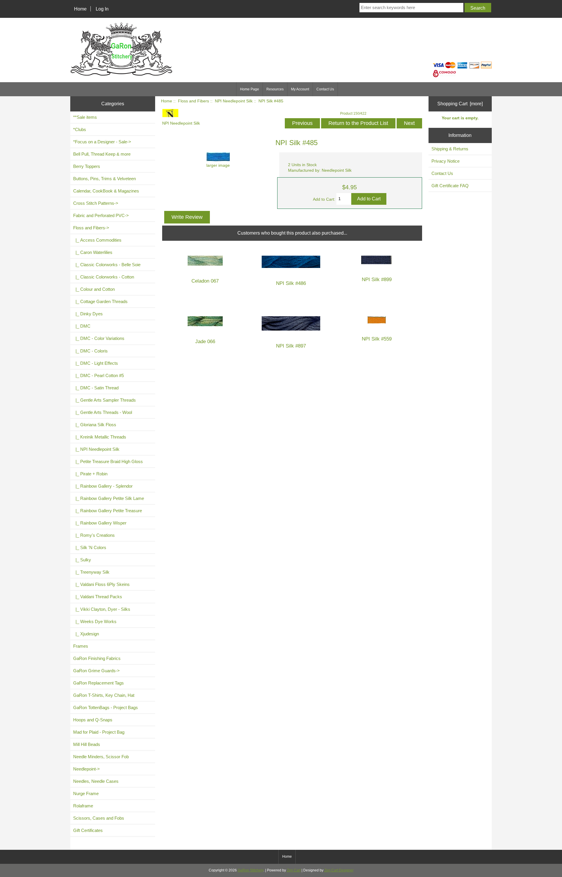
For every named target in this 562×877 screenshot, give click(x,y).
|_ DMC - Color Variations (98, 338)
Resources (275, 89)
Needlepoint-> (86, 768)
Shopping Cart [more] (460, 103)
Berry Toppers (86, 166)
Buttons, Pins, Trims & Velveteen (104, 178)
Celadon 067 (205, 281)
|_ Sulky (82, 559)
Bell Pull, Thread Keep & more (102, 154)
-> (91, 227)
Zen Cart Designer (339, 870)
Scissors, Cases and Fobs (98, 818)
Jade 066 (205, 341)
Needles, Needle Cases (96, 781)
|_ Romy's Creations (94, 535)
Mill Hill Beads (86, 744)
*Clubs (79, 129)
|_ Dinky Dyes (88, 313)
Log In (102, 8)
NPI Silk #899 (377, 279)
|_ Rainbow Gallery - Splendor (103, 486)
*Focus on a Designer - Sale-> (102, 141)
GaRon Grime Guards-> (96, 670)
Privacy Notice (445, 161)
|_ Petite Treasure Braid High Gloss (108, 461)
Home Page (249, 89)
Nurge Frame (86, 793)
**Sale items (85, 117)
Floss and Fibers (193, 101)
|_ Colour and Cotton (94, 289)
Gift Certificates (88, 830)
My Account (300, 89)
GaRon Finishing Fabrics (97, 658)
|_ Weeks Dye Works (94, 621)
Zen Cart (294, 870)
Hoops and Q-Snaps (92, 719)
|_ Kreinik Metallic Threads (99, 436)
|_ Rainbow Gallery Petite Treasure (107, 510)
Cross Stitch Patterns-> (95, 203)
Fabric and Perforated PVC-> (101, 215)
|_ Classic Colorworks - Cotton (103, 276)
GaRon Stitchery (250, 870)
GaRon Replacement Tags (98, 682)
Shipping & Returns (449, 148)
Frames (80, 646)
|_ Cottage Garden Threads (100, 301)
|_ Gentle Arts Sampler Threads (104, 400)
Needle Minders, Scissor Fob (101, 756)
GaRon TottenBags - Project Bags (105, 707)
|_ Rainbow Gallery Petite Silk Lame (108, 498)
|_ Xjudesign (86, 633)
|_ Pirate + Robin (90, 473)
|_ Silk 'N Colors (89, 547)
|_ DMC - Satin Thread (96, 387)
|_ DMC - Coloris (90, 350)
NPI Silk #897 (291, 346)
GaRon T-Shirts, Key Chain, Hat (103, 695)
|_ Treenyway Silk (91, 572)
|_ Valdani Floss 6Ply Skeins (101, 584)
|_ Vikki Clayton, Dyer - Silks (101, 609)
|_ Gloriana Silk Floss (94, 424)
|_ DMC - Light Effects (95, 363)
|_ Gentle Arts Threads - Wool (102, 412)
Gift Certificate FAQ (450, 185)
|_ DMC (81, 326)
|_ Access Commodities (97, 240)
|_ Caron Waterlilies (92, 252)
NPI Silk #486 (291, 283)
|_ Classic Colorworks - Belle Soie (106, 264)
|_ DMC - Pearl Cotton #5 (98, 375)
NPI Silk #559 (377, 339)
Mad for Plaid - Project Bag (98, 732)
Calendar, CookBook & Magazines (106, 190)
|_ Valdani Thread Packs (97, 596)
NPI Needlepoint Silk (234, 101)
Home (80, 8)
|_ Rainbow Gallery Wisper (99, 522)
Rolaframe (83, 805)
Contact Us (325, 89)
